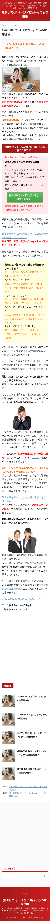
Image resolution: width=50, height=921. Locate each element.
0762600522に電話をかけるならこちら (23, 599)
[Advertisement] (25, 650)
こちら (35, 457)
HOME (25, 894)
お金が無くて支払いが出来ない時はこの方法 (25, 197)
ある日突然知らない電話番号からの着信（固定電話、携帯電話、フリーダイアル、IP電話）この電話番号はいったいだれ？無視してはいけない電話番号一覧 (25, 910)
